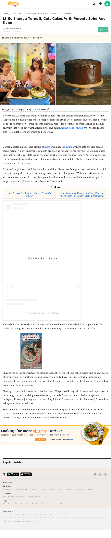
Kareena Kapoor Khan (71, 127)
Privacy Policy (7, 504)
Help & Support (15, 496)
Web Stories (7, 489)
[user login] (107, 3)
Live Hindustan (22, 515)
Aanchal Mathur (13, 29)
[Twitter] (100, 474)
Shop (43, 489)
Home (5, 14)
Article (13, 14)
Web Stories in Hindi (21, 489)
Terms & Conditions (32, 504)
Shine (52, 515)
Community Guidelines (58, 504)
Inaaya (48, 146)
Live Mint (33, 515)
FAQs (24, 496)
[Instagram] (105, 474)
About (5, 496)
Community (34, 489)
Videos (60, 489)
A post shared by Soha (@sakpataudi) (42, 313)
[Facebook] (95, 474)
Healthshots (61, 515)
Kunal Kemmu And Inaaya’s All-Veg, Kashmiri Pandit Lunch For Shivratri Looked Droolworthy (81, 194)
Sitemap (45, 504)
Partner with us (34, 496)
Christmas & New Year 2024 (84, 489)
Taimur (69, 146)
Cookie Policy (19, 504)
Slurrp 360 (51, 489)
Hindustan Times (8, 515)
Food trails (68, 489)
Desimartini (43, 515)
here (71, 440)
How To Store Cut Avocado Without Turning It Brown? (29, 194)
